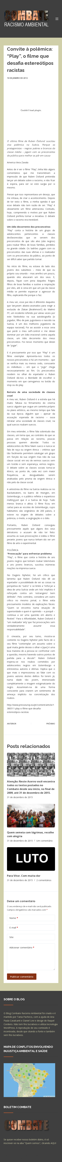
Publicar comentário (21, 976)
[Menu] (56, 18)
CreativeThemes (13, 1158)
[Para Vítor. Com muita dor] (31, 859)
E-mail (13, 927)
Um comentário (44, 840)
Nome (13, 917)
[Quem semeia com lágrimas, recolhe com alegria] (31, 815)
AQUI (53, 1143)
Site (11, 937)
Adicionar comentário (21, 947)
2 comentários (43, 880)
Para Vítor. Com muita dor (23, 875)
